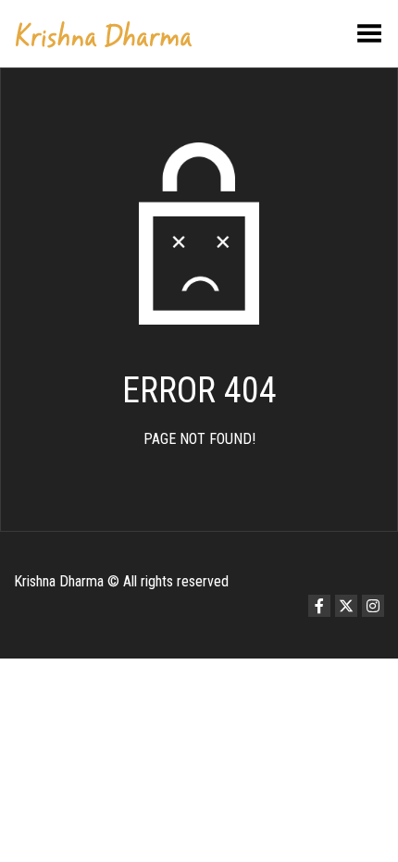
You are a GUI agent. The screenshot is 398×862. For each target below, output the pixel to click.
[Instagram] (373, 606)
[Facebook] (319, 606)
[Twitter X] (346, 606)
